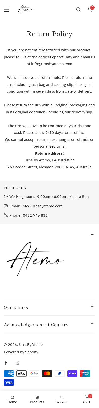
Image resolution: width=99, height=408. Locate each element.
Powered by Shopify (21, 352)
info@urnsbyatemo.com (42, 205)
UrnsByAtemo (31, 344)
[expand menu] (6, 9)
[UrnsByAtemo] (25, 9)
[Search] (78, 9)
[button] (89, 9)
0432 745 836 (35, 215)
